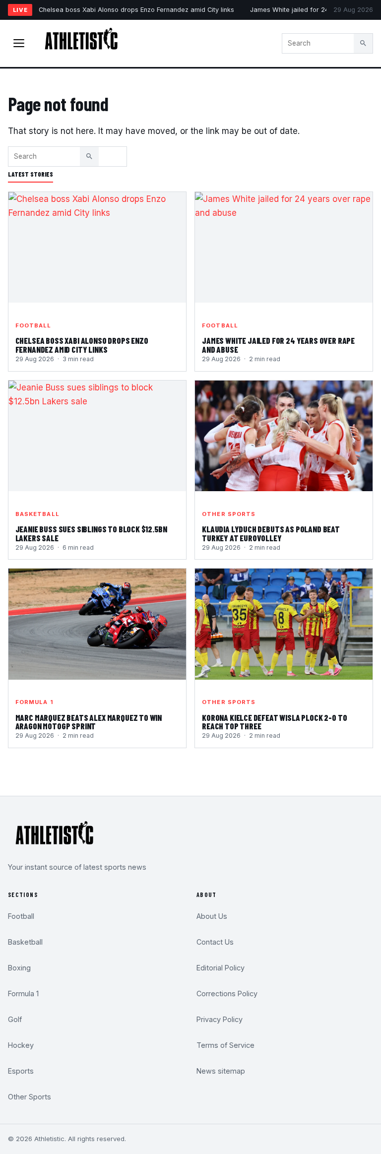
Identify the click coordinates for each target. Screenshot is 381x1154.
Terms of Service (225, 1045)
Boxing (19, 967)
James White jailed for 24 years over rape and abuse (278, 344)
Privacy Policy (219, 1019)
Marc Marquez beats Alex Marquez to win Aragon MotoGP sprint (88, 721)
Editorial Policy (220, 967)
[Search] (363, 43)
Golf (15, 1019)
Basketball (37, 514)
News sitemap (220, 1071)
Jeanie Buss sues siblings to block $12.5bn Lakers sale (91, 533)
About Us (211, 916)
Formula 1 (34, 702)
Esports (21, 1071)
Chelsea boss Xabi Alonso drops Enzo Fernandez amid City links (136, 9)
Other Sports (228, 514)
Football (33, 325)
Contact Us (215, 942)
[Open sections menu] (19, 43)
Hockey (21, 1045)
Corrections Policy (226, 993)
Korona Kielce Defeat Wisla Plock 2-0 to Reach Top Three (274, 721)
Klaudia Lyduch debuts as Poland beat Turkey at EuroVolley (271, 533)
